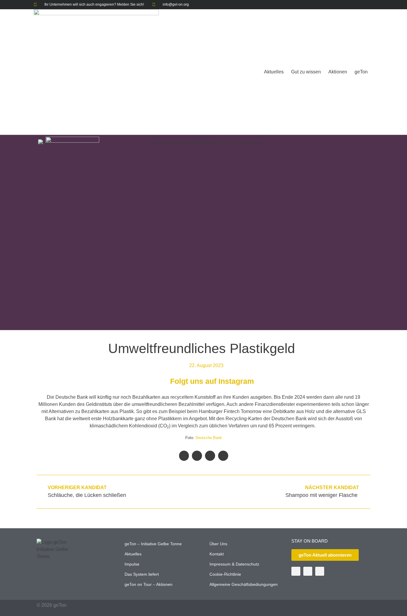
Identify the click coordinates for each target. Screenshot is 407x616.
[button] (184, 456)
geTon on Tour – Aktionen (149, 584)
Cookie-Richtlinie (225, 574)
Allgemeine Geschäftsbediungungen (243, 584)
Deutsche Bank (208, 437)
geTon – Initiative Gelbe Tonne (153, 543)
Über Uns (218, 543)
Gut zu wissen (306, 71)
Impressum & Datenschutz (234, 564)
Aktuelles (274, 71)
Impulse (132, 564)
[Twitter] (348, 4)
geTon (361, 71)
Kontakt (216, 554)
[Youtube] (357, 4)
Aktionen (337, 71)
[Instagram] (366, 4)
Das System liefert (142, 574)
